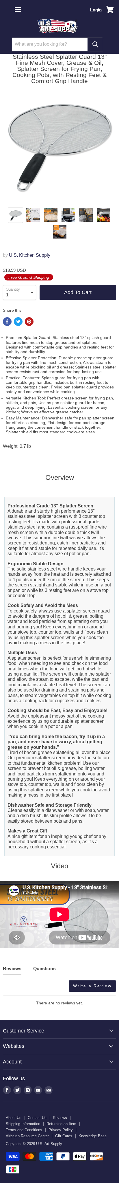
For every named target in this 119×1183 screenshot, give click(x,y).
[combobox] (50, 44)
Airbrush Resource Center (27, 1136)
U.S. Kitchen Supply (29, 255)
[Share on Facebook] (7, 321)
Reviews (60, 1118)
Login (96, 9)
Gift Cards (63, 1136)
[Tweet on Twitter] (18, 321)
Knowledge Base (93, 1136)
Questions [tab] (44, 968)
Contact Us (37, 1118)
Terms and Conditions (24, 1130)
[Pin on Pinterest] (29, 321)
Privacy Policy (61, 1130)
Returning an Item (61, 1124)
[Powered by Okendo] (17, 988)
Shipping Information (23, 1124)
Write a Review (92, 986)
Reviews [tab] (12, 968)
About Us (13, 1118)
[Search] (95, 44)
